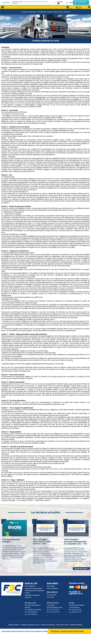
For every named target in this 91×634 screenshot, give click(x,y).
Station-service (58, 12)
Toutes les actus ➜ (81, 569)
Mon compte (78, 8)
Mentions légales (13, 625)
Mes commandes (52, 588)
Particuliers (33, 12)
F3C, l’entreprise (30, 586)
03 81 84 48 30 (51, 595)
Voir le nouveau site (80, 2)
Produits (49, 12)
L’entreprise (24, 12)
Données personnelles (48, 625)
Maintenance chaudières (32, 595)
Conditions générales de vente (30, 625)
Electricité (67, 12)
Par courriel (50, 597)
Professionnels (42, 12)
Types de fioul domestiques (33, 588)
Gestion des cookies (62, 625)
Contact (69, 9)
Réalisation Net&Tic (76, 625)
